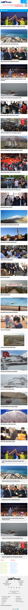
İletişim (21, 583)
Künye (7, 582)
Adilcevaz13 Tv (19, 599)
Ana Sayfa (7, 580)
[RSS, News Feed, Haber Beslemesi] (14, 587)
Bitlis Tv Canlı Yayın (19, 601)
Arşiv (3, 603)
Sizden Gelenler (14, 573)
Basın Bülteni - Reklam (6, 596)
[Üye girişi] (16, 587)
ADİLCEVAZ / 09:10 (12, 5)
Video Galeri (4, 599)
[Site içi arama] (19, 587)
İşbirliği (20, 584)
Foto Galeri (4, 601)
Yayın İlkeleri (20, 582)
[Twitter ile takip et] (11, 587)
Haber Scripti (14, 609)
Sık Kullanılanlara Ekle (7, 583)
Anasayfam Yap (18, 598)
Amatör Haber (7, 584)
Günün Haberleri (5, 598)
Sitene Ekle (18, 596)
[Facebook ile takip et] (8, 587)
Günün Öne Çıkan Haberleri (6, 605)
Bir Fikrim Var (21, 580)
